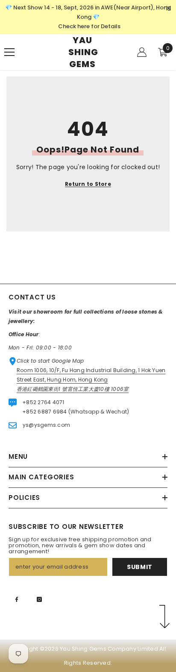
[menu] (9, 52)
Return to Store (88, 184)
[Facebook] (17, 599)
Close (168, 8)
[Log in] (142, 52)
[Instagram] (39, 599)
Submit (140, 567)
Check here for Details (89, 26)
